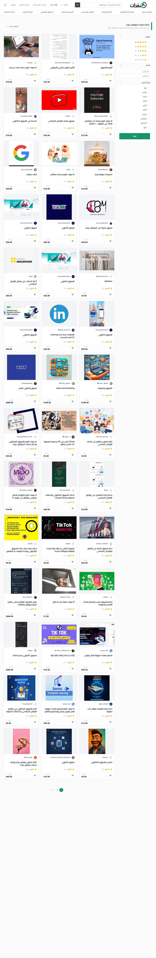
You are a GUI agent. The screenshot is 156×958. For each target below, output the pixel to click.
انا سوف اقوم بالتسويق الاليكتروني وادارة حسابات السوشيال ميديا (23, 443)
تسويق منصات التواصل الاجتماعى (61, 121)
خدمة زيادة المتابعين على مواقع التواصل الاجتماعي (99, 496)
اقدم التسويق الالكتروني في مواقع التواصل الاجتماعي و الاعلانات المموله (21, 710)
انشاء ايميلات (31, 174)
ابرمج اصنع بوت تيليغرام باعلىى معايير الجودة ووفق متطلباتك (22, 603)
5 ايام (145, 105)
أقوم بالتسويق (106, 67)
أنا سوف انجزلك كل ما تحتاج (64, 602)
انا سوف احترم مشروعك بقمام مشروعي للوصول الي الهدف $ (24, 496)
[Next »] (52, 790)
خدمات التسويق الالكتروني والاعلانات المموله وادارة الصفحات (60, 496)
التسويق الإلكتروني (47, 12)
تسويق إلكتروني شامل (28, 388)
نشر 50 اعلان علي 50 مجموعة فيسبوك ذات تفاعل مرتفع (59, 443)
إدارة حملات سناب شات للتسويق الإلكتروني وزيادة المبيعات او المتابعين (21, 549)
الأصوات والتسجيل (88, 12)
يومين (144, 92)
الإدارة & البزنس (27, 12)
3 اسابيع (144, 123)
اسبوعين (144, 118)
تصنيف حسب (13, 26)
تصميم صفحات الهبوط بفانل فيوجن (98, 655)
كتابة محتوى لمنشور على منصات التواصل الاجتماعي (99, 443)
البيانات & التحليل (9, 12)
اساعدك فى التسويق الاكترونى (24, 121)
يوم (145, 88)
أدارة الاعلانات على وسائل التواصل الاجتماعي (23, 282)
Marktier (108, 281)
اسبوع (144, 114)
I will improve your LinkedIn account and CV (62, 336)
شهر (145, 127)
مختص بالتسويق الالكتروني (101, 762)
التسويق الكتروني (68, 281)
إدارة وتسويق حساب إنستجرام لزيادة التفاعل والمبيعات (97, 603)
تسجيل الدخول (24, 5)
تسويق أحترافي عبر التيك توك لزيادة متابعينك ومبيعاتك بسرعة (61, 549)
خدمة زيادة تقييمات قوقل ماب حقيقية (99, 710)
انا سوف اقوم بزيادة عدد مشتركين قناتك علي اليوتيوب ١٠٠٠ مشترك (98, 122)
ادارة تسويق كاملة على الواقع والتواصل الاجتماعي (100, 549)
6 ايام (145, 110)
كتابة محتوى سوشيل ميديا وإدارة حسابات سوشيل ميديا (23, 763)
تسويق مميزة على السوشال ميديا (98, 228)
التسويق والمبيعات (105, 388)
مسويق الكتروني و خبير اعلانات (24, 655)
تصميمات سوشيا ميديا (103, 174)
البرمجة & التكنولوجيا (127, 12)
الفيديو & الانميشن (67, 12)
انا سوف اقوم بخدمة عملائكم (63, 174)
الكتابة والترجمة (107, 12)
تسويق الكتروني (68, 228)
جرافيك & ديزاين (147, 12)
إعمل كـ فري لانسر (39, 5)
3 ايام (145, 97)
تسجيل (13, 5)
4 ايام (145, 101)
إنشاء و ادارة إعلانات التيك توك (62, 655)
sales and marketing (65, 388)
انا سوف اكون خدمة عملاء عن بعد (23, 67)
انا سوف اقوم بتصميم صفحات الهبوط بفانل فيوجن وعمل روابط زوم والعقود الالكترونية (59, 710)
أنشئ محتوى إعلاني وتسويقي (62, 67)
